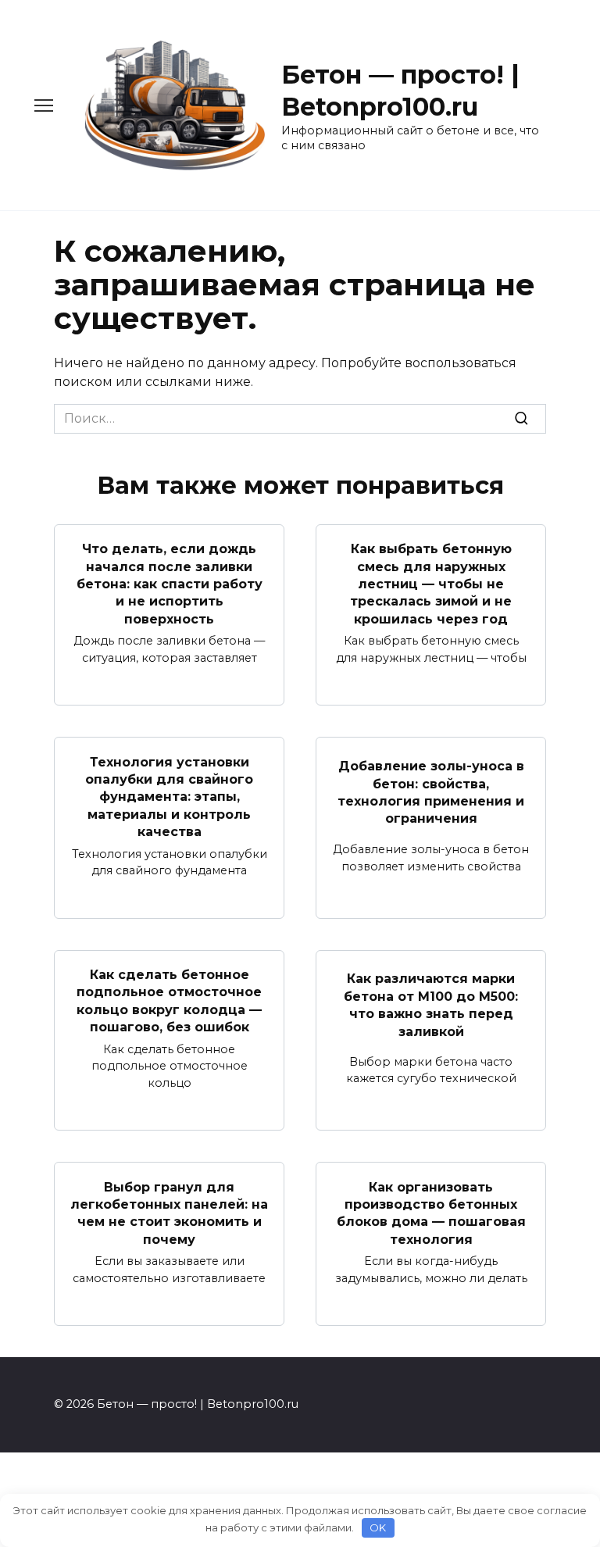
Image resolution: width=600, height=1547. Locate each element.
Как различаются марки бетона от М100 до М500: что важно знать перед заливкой (431, 1004)
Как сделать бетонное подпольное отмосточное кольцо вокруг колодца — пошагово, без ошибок (169, 1000)
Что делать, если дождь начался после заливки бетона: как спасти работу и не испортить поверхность (169, 584)
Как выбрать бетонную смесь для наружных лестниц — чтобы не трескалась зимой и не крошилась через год (431, 584)
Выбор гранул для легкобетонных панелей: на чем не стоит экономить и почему (169, 1212)
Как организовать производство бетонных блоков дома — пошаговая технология (431, 1212)
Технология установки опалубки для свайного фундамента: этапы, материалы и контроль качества (169, 796)
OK (378, 1527)
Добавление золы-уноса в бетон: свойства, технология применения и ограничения (431, 792)
